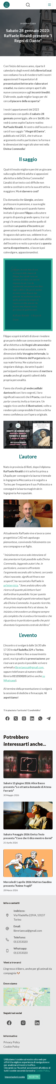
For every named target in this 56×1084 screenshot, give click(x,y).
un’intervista (10, 585)
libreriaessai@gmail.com (29, 667)
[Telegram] (48, 719)
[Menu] (49, 5)
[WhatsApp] (40, 719)
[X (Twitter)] (16, 719)
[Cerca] (28, 5)
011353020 (21, 941)
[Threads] (24, 719)
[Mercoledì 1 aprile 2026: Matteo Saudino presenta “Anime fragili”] (28, 863)
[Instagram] (23, 1023)
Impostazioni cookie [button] (15, 1077)
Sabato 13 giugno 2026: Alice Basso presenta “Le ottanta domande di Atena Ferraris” (27, 787)
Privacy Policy (11, 1042)
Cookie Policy (11, 1046)
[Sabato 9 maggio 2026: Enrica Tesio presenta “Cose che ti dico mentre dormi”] (28, 815)
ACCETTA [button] (33, 1077)
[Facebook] (8, 719)
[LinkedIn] (32, 719)
